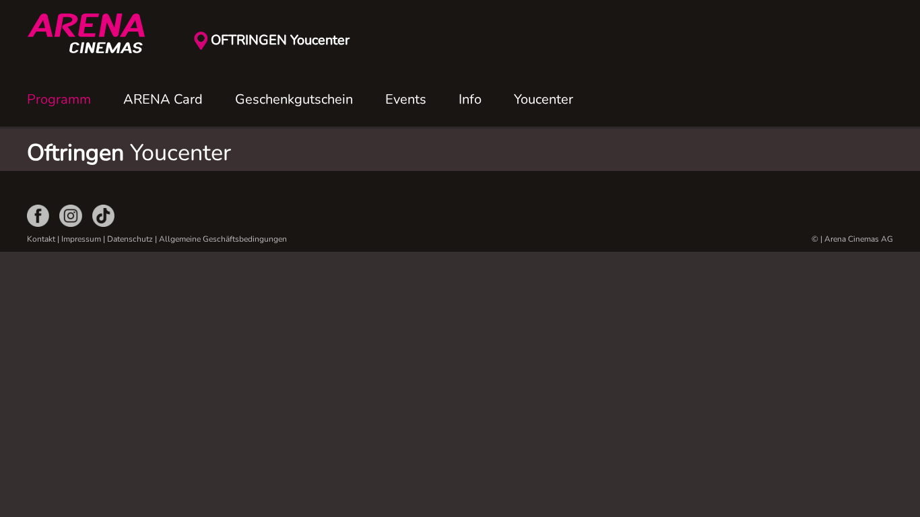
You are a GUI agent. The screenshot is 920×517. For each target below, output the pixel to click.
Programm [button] (59, 99)
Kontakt (41, 239)
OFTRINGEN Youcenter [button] (280, 40)
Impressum (81, 239)
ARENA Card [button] (163, 99)
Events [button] (405, 99)
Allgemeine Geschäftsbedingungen (223, 239)
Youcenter (543, 99)
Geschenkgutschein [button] (294, 99)
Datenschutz (130, 239)
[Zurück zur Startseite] (94, 33)
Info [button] (470, 99)
